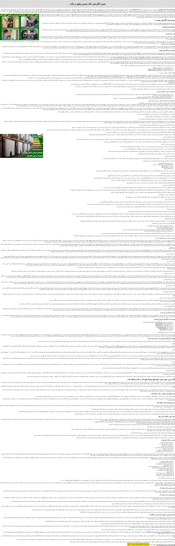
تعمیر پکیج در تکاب (144, 9)
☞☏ (138, 544)
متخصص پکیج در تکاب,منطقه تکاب (108, 512)
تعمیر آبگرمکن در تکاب (154, 9)
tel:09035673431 (140, 544)
